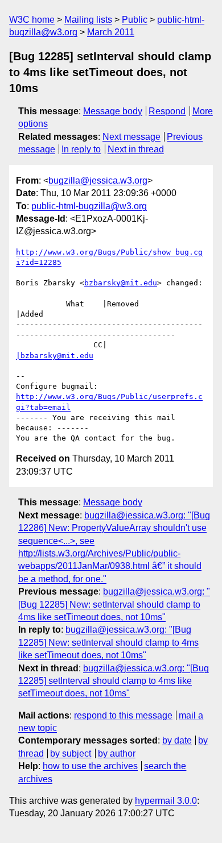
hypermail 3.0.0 (166, 800)
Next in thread (136, 149)
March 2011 (110, 32)
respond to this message (123, 715)
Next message (131, 137)
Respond (167, 111)
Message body (112, 111)
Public (134, 19)
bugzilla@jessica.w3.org (97, 180)
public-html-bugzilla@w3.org (89, 206)
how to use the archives (90, 766)
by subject (70, 753)
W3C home (32, 19)
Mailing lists (88, 19)
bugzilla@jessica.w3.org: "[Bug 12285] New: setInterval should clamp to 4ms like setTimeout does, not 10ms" (114, 604)
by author (116, 753)
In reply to (81, 149)
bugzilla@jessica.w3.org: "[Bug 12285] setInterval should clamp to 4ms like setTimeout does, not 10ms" (113, 681)
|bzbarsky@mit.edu (54, 355)
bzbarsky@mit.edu (120, 283)
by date (177, 740)
